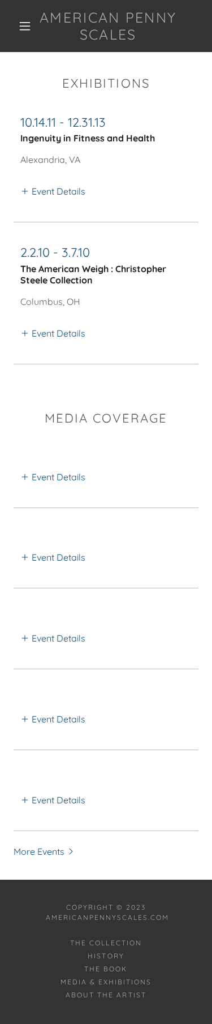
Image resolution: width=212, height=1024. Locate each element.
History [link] (106, 956)
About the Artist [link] (106, 995)
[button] (25, 26)
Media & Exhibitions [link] (106, 982)
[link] (108, 26)
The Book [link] (105, 969)
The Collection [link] (105, 943)
